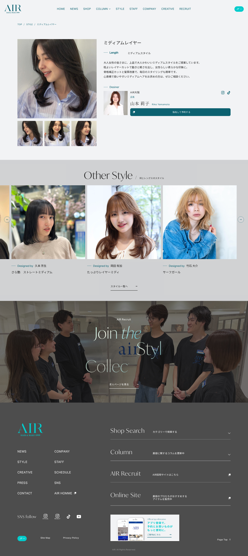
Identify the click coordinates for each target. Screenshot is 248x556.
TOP (19, 24)
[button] (7, 220)
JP (238, 9)
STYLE (29, 24)
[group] (48, 229)
